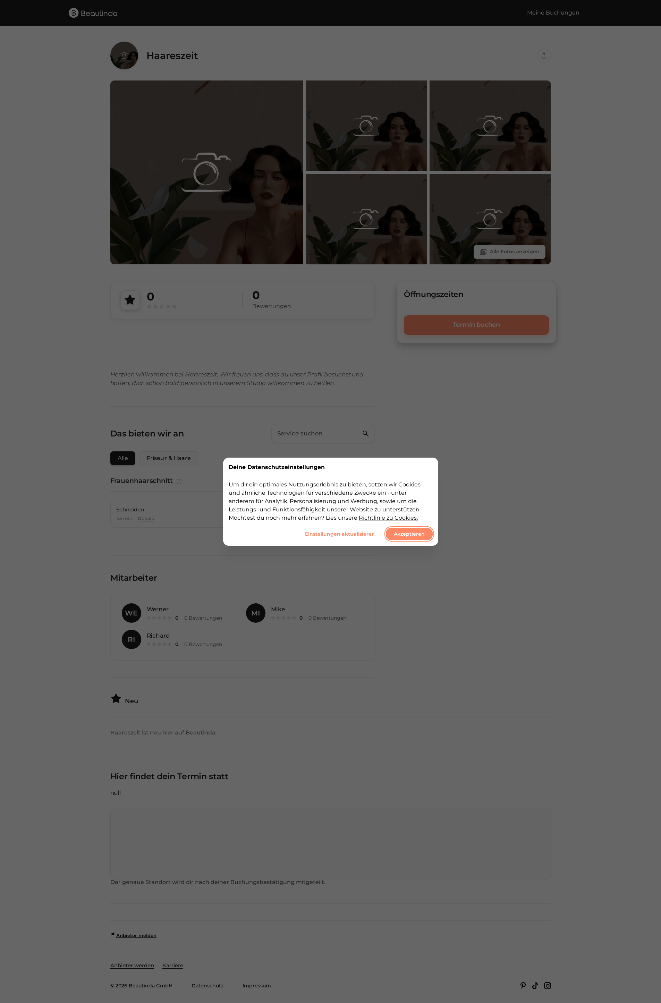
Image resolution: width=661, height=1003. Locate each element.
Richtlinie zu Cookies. (388, 517)
